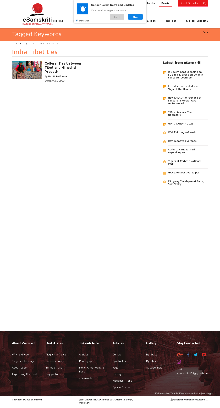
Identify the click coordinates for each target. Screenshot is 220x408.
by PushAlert (84, 20)
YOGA (102, 21)
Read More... (48, 66)
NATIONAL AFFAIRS (145, 21)
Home (19, 43)
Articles (83, 354)
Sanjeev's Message (23, 360)
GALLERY (171, 21)
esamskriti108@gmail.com (192, 373)
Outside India (154, 367)
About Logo (19, 367)
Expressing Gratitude (25, 374)
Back (205, 32)
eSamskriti (85, 377)
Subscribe (149, 3)
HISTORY (120, 21)
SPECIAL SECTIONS (197, 21)
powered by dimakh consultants (189, 400)
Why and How (20, 354)
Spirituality (119, 360)
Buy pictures (53, 374)
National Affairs (122, 380)
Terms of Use (54, 367)
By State (151, 354)
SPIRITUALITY (81, 21)
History (117, 374)
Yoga (115, 367)
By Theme (152, 360)
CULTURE (58, 21)
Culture (117, 354)
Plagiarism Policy (56, 354)
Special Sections (123, 387)
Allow (136, 17)
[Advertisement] (110, 277)
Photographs (87, 360)
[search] (193, 3)
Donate (165, 3)
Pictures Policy (55, 360)
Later (117, 17)
